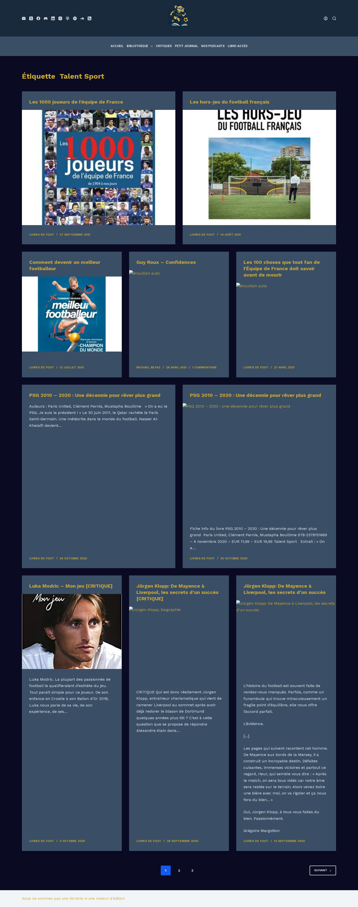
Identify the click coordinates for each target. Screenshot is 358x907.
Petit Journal (186, 46)
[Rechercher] (334, 18)
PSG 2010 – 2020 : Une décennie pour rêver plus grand (94, 395)
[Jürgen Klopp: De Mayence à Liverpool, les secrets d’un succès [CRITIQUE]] (179, 644)
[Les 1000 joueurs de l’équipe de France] (98, 167)
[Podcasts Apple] (67, 18)
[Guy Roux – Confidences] (179, 307)
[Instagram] (60, 18)
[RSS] (89, 18)
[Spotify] (75, 18)
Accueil (117, 46)
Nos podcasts (213, 46)
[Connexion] (326, 18)
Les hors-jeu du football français (229, 102)
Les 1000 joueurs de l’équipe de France (76, 102)
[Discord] (45, 18)
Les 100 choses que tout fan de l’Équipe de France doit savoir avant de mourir (282, 268)
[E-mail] (24, 18)
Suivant (320, 870)
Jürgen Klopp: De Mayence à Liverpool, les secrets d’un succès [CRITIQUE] (177, 592)
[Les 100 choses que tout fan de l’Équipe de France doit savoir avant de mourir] (286, 320)
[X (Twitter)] (31, 18)
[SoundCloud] (82, 18)
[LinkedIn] (53, 18)
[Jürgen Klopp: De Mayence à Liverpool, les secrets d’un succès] (286, 637)
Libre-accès (237, 46)
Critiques (164, 46)
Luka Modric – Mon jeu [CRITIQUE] (71, 586)
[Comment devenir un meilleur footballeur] (72, 314)
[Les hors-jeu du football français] (259, 167)
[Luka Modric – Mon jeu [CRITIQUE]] (72, 631)
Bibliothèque (137, 46)
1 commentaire (204, 367)
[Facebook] (38, 18)
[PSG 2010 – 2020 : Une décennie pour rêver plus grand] (259, 460)
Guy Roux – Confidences (166, 262)
